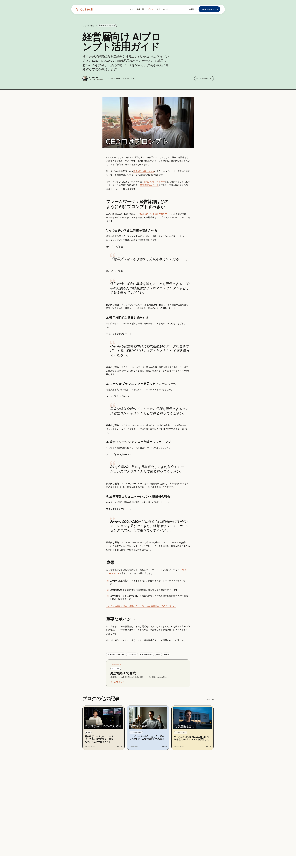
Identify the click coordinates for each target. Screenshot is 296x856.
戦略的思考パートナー (154, 181)
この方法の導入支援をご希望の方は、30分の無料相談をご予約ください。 (141, 606)
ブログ (150, 9)
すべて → (210, 699)
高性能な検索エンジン (143, 171)
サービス (127, 9)
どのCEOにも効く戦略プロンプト (153, 214)
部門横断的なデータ (149, 185)
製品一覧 (140, 9)
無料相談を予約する (209, 9)
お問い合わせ (162, 9)
